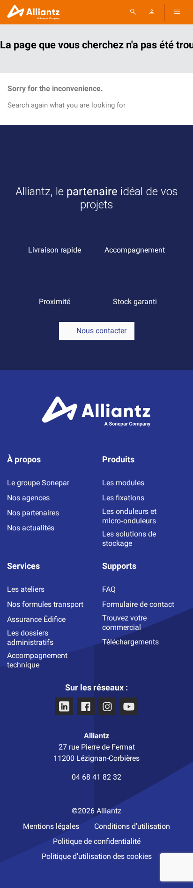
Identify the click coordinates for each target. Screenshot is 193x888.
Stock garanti (135, 301)
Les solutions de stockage (129, 538)
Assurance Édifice (36, 619)
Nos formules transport (45, 604)
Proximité (54, 301)
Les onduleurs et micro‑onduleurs (129, 516)
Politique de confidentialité (97, 841)
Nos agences (28, 497)
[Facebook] (86, 706)
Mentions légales (51, 826)
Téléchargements (130, 641)
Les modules (123, 482)
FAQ (109, 589)
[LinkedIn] (64, 706)
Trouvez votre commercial (124, 622)
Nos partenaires (33, 512)
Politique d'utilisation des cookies (97, 856)
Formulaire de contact (138, 604)
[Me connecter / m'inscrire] (152, 12)
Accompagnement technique (37, 660)
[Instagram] (107, 706)
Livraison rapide (54, 249)
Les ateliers (26, 589)
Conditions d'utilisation (132, 826)
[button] (177, 12)
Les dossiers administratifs (30, 637)
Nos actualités (30, 527)
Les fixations (123, 497)
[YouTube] (129, 706)
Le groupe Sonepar (38, 482)
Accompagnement (134, 249)
